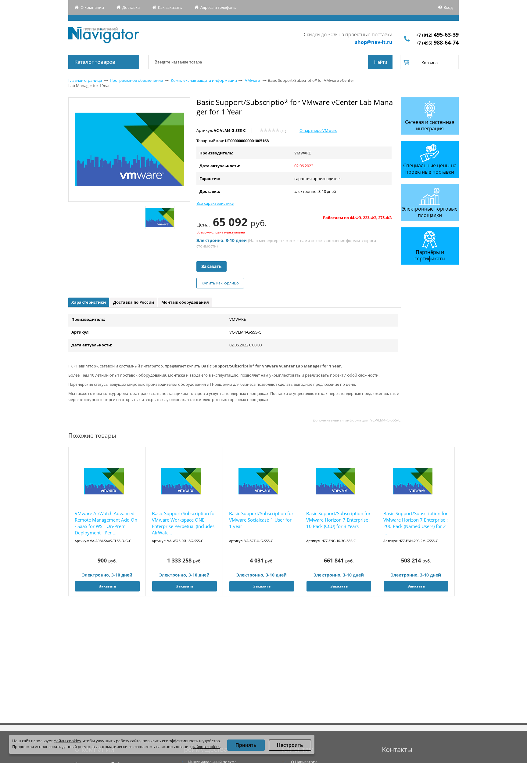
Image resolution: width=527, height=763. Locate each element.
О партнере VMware (318, 130)
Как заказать (170, 7)
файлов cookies (206, 746)
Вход (448, 7)
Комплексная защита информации (204, 80)
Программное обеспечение (136, 80)
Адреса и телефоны (218, 7)
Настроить (290, 745)
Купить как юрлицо (220, 283)
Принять (245, 745)
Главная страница (85, 80)
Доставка (131, 7)
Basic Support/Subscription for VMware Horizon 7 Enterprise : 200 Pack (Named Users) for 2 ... (415, 523)
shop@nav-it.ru (374, 42)
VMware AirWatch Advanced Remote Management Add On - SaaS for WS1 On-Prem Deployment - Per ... (106, 523)
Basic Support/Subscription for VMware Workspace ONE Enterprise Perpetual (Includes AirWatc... (184, 523)
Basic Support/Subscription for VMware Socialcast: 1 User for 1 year (261, 519)
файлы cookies (67, 740)
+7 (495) (437, 43)
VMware (252, 80)
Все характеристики (215, 203)
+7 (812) (437, 35)
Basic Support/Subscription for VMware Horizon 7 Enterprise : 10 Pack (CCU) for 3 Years (338, 519)
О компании (92, 7)
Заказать (211, 266)
